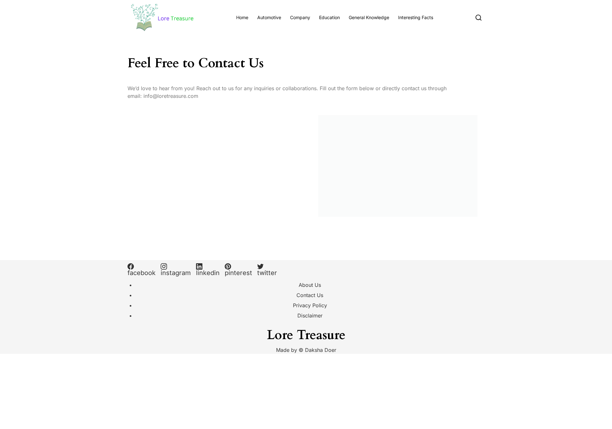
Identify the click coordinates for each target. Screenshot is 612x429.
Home (242, 17)
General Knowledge (369, 17)
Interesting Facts (415, 17)
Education (329, 17)
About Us (310, 285)
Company (300, 17)
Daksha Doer (320, 350)
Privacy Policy (310, 305)
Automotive (269, 17)
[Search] (478, 17)
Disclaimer (310, 315)
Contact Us (309, 295)
